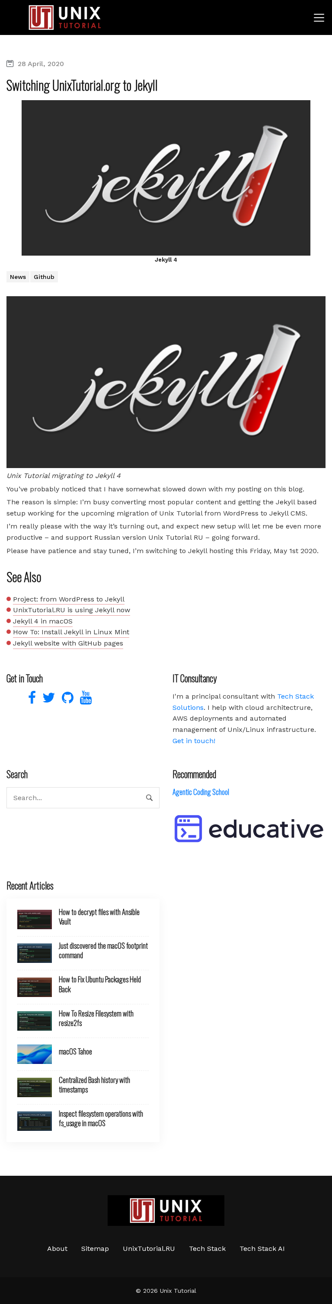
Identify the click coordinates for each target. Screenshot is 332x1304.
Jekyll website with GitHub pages (68, 643)
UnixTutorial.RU (149, 1248)
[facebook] (31, 700)
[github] (66, 700)
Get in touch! (193, 741)
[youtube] (84, 700)
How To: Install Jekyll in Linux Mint (71, 632)
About (57, 1248)
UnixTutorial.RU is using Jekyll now (71, 610)
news (18, 276)
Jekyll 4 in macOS (43, 621)
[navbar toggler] (319, 17)
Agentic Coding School (200, 791)
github (44, 276)
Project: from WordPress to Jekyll (68, 599)
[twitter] (47, 700)
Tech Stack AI (262, 1248)
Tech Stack (207, 1248)
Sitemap (95, 1248)
